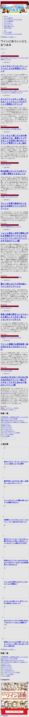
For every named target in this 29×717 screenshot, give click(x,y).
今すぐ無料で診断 (14, 711)
